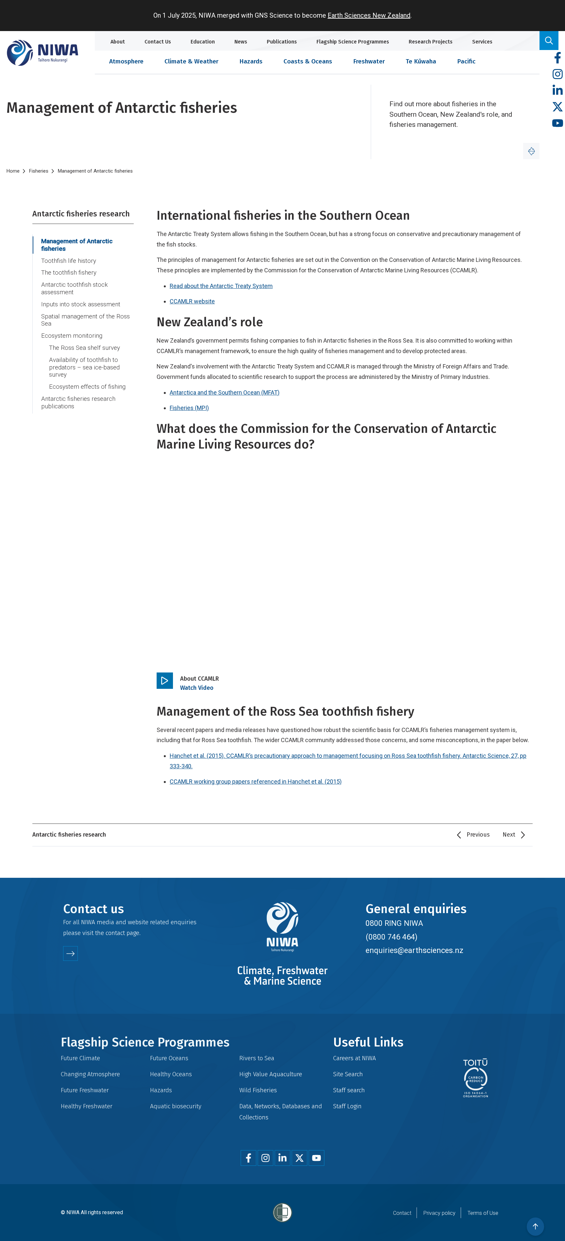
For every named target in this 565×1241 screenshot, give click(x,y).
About (118, 42)
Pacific (466, 61)
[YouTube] (557, 123)
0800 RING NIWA (394, 923)
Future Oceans (169, 1058)
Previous (478, 834)
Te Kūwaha (421, 61)
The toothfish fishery (68, 272)
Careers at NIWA (354, 1058)
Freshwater (369, 61)
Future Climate (80, 1058)
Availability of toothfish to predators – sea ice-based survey (84, 367)
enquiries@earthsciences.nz (414, 950)
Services (482, 42)
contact (115, 933)
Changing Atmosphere (90, 1074)
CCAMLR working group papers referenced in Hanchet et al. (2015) (256, 781)
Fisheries (38, 171)
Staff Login (347, 1106)
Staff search (349, 1090)
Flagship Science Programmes (353, 42)
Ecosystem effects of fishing (87, 386)
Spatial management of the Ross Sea (85, 320)
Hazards (251, 61)
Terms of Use (483, 1213)
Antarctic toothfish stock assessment (74, 288)
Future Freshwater (85, 1090)
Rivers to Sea (256, 1058)
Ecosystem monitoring (71, 335)
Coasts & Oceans (307, 61)
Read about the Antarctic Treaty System (221, 285)
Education (203, 42)
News (240, 42)
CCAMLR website (192, 301)
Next (509, 834)
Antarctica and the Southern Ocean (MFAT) (225, 392)
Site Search (348, 1074)
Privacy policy (439, 1213)
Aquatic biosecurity (175, 1106)
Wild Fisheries (258, 1090)
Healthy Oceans (171, 1074)
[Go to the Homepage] (42, 52)
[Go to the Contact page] (70, 953)
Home (13, 171)
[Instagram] (557, 74)
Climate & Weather (191, 61)
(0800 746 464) (392, 937)
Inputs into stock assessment (80, 304)
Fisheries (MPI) (189, 407)
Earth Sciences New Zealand (369, 15)
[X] (557, 107)
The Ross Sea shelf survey (84, 347)
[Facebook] (557, 58)
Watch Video (197, 687)
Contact (402, 1213)
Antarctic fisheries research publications (78, 402)
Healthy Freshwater (86, 1106)
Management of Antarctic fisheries (76, 245)
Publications (282, 42)
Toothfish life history (68, 260)
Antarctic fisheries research (81, 213)
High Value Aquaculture (270, 1074)
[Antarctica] (531, 151)
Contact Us (158, 42)
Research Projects (431, 42)
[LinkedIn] (557, 90)
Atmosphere (126, 61)
